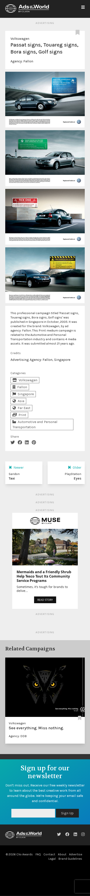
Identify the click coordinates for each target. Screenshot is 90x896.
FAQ (38, 854)
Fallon (28, 61)
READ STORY (45, 600)
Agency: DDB (18, 736)
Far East (24, 408)
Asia (21, 401)
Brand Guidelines (70, 859)
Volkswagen (19, 39)
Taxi (12, 478)
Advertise (75, 854)
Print (22, 415)
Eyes (77, 478)
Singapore (26, 394)
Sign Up (67, 813)
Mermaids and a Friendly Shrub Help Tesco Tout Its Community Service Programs (44, 576)
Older (77, 467)
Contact (49, 854)
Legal (52, 859)
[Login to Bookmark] (78, 33)
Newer (19, 467)
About (62, 854)
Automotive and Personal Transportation (34, 424)
